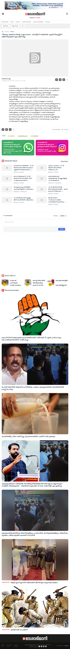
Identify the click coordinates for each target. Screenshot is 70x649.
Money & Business (38, 21)
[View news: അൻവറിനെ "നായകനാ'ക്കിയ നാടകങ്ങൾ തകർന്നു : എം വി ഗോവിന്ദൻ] (41, 200)
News (12, 21)
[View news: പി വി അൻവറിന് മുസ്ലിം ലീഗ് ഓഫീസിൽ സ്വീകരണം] (7, 200)
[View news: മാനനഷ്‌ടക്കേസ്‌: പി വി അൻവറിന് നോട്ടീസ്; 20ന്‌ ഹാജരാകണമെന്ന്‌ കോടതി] (7, 178)
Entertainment (26, 21)
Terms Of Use (9, 645)
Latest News (4, 21)
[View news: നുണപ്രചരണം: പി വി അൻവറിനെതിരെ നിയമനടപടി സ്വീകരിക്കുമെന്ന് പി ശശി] (41, 168)
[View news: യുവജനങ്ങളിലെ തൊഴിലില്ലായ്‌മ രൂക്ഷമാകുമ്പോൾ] (50, 282)
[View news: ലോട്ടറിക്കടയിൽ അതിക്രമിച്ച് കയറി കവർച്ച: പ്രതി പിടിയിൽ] (28, 282)
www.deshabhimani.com (31, 644)
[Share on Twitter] (60, 79)
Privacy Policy (16, 645)
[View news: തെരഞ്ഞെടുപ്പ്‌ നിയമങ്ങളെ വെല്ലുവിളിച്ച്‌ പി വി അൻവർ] (41, 178)
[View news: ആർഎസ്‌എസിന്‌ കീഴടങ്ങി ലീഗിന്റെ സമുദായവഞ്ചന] (35, 559)
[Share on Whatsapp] (63, 79)
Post (61, 229)
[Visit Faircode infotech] (66, 645)
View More (64, 161)
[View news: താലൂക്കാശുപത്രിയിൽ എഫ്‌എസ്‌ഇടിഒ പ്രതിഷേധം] (7, 189)
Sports (18, 21)
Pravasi (47, 21)
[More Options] (67, 80)
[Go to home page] (35, 14)
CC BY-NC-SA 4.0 (33, 646)
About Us (3, 645)
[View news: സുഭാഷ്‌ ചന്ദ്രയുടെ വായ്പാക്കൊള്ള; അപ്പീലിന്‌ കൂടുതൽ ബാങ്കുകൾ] (5, 282)
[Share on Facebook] (56, 79)
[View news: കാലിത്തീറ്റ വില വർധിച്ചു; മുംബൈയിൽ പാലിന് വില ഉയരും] (35, 413)
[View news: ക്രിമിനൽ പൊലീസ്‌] (35, 607)
